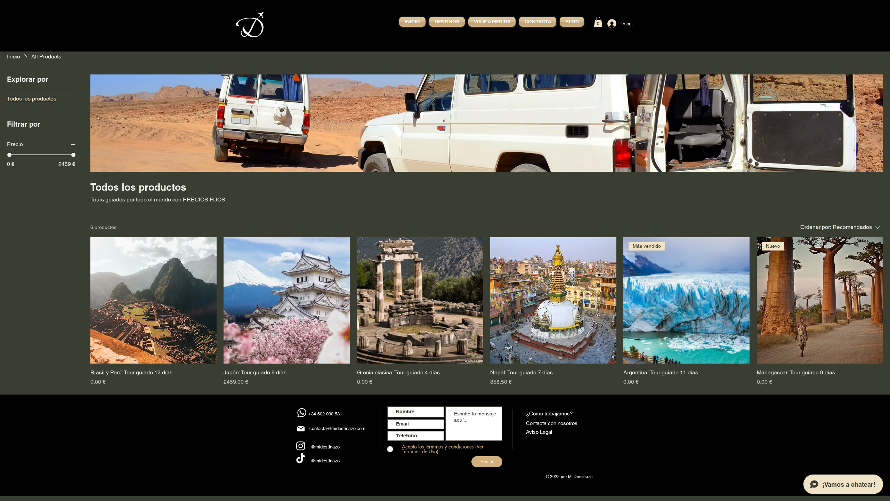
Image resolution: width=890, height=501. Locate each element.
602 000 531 (329, 413)
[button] (598, 22)
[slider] (9, 155)
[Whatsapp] (301, 412)
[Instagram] (301, 446)
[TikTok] (301, 459)
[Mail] (300, 428)
